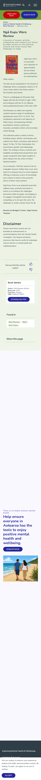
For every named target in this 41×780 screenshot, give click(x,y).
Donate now (29, 15)
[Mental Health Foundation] (12, 5)
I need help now (11, 15)
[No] (31, 269)
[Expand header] (35, 5)
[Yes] (31, 264)
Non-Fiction (13, 325)
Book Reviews (14, 322)
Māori (25, 322)
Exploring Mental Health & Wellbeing (18, 751)
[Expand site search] (23, 5)
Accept (8, 775)
